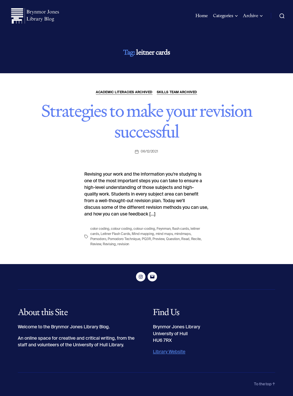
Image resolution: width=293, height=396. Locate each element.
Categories (223, 15)
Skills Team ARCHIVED (177, 92)
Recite (196, 239)
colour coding (121, 229)
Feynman (164, 229)
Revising (109, 244)
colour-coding (144, 229)
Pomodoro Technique (124, 239)
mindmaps (182, 234)
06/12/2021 (149, 151)
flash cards (180, 229)
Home (201, 15)
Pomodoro (98, 239)
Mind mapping (143, 234)
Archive (250, 15)
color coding (99, 229)
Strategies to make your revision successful (146, 121)
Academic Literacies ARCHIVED (124, 92)
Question (173, 239)
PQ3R (146, 239)
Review (95, 244)
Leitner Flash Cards (115, 234)
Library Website (169, 352)
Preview (158, 239)
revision (123, 244)
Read (185, 239)
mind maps (164, 234)
